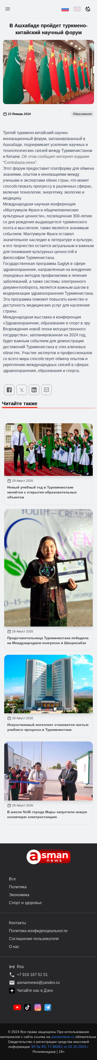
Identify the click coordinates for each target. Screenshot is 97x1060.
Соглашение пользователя (34, 939)
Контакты (17, 923)
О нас (14, 947)
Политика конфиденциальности (38, 931)
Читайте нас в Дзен (35, 990)
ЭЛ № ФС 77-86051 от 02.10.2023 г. (60, 1047)
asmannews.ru (62, 1037)
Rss (20, 967)
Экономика (19, 895)
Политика (18, 887)
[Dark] (88, 9)
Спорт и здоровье (25, 903)
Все (12, 879)
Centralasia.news (19, 162)
